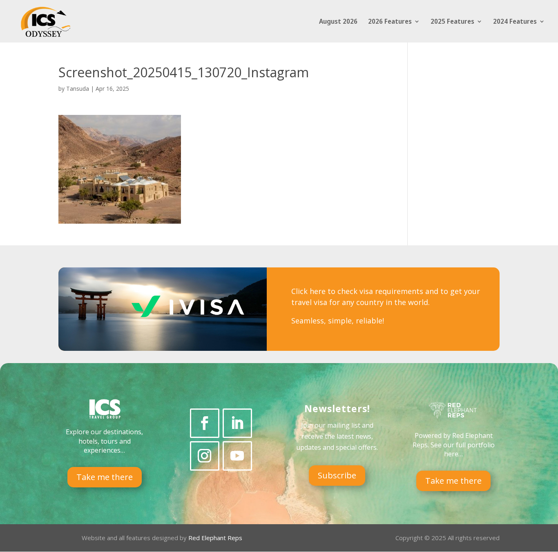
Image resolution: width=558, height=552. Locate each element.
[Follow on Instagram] (204, 456)
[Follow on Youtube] (237, 456)
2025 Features (452, 22)
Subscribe (337, 475)
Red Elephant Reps (216, 538)
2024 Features (515, 22)
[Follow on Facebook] (204, 423)
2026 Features (390, 22)
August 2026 (338, 22)
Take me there (104, 476)
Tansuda (77, 88)
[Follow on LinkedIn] (237, 423)
